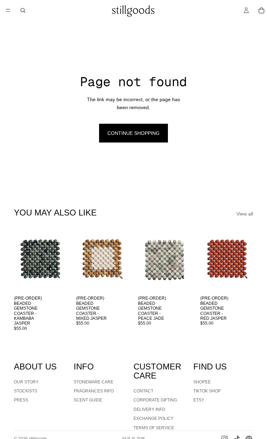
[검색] (23, 10)
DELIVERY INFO (149, 409)
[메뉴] (8, 10)
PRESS (21, 400)
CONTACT (143, 391)
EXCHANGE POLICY (153, 418)
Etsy (198, 400)
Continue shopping (133, 133)
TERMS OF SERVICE (154, 427)
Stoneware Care (93, 381)
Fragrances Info (94, 391)
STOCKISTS (25, 391)
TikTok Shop (207, 391)
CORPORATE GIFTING (155, 400)
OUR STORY (26, 381)
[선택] (56, 282)
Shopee (202, 381)
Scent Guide (88, 400)
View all (244, 214)
